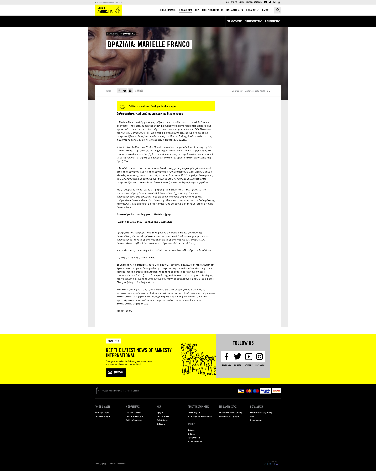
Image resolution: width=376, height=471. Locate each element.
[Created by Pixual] (272, 462)
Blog (227, 2)
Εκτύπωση (268, 91)
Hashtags (249, 2)
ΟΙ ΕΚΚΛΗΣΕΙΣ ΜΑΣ (127, 33)
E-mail (130, 90)
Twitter (270, 2)
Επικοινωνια (258, 2)
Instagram (279, 2)
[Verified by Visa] (265, 392)
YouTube (274, 2)
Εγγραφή (118, 372)
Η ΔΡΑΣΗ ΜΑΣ (112, 33)
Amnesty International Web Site (109, 2)
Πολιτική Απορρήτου (117, 463)
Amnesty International (108, 10)
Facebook (265, 2)
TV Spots (234, 2)
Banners (241, 2)
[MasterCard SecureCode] (276, 392)
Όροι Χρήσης (100, 463)
